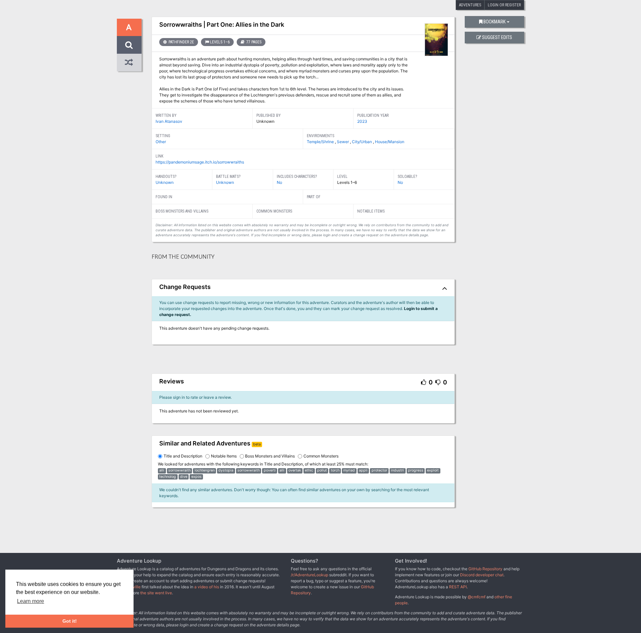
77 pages (253, 42)
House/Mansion (389, 141)
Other (161, 141)
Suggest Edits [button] (497, 37)
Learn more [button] (30, 601)
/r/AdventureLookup (309, 574)
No (279, 182)
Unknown (165, 182)
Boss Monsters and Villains (270, 455)
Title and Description (183, 455)
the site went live (156, 592)
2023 (362, 121)
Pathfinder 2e (181, 42)
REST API (458, 586)
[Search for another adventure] (129, 45)
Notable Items (224, 455)
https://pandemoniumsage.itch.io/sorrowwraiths (200, 162)
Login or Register (504, 5)
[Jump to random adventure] (129, 62)
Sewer (343, 141)
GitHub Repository (485, 568)
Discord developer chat (481, 574)
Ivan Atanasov (169, 121)
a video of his (206, 586)
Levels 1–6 (220, 42)
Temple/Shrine (321, 141)
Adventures (470, 5)
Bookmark (494, 22)
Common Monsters (321, 455)
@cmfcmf (476, 596)
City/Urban (362, 141)
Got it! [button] (69, 621)
